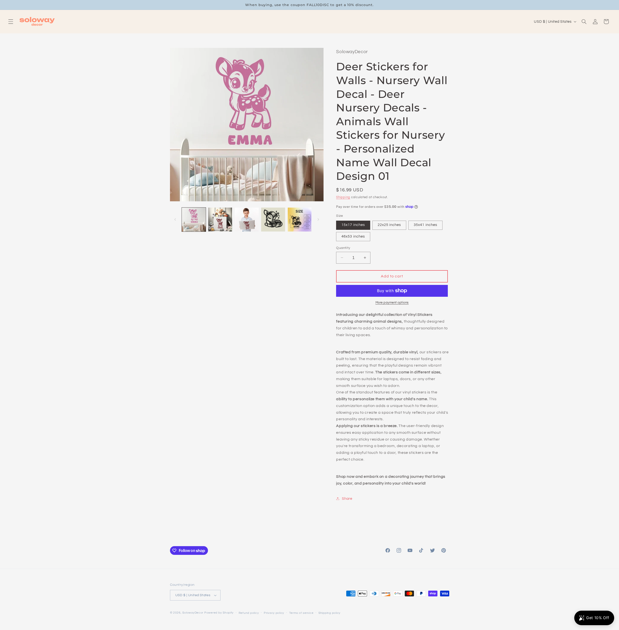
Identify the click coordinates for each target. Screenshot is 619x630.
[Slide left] (175, 219)
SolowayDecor (192, 612)
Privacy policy (274, 613)
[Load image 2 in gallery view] (220, 220)
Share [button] (347, 498)
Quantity (343, 247)
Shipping (343, 197)
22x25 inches (389, 225)
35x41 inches (425, 225)
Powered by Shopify (219, 612)
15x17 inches (353, 225)
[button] (10, 21)
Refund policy (249, 613)
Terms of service (301, 613)
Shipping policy (329, 613)
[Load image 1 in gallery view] (194, 220)
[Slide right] (318, 219)
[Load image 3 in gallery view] (247, 220)
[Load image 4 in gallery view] (273, 220)
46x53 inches (353, 236)
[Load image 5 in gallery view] (300, 220)
